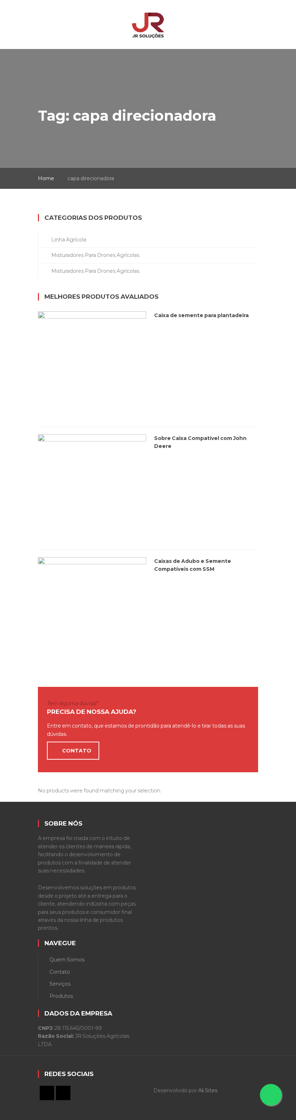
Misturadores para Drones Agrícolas (95, 255)
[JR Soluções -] (148, 20)
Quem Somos (66, 959)
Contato (59, 972)
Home (46, 178)
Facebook (47, 1093)
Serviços (59, 984)
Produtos (61, 996)
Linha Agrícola (68, 239)
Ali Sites (207, 1090)
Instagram (63, 1093)
